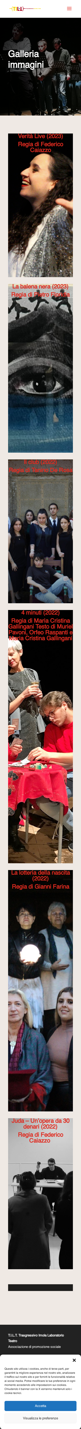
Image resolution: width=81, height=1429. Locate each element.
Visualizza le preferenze (40, 1418)
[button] (74, 1360)
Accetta (40, 1406)
